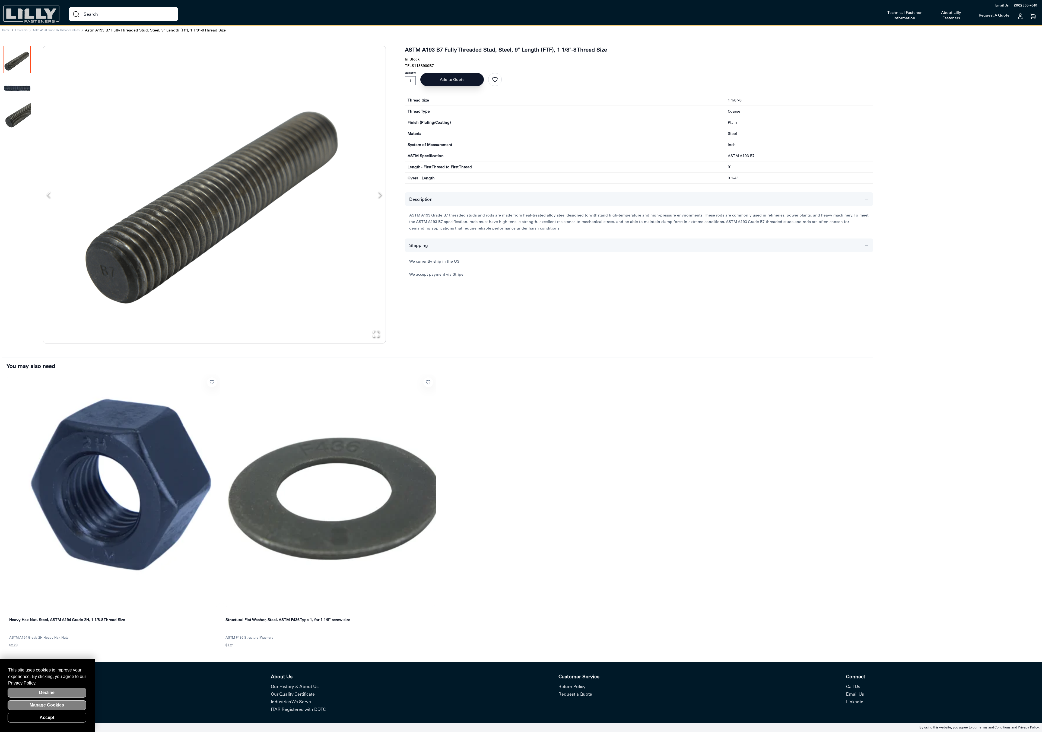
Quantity (410, 73)
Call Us (853, 686)
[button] (214, 190)
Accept (47, 717)
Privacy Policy (1028, 727)
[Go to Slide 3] (17, 116)
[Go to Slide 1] (17, 59)
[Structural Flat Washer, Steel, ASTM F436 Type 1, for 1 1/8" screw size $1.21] (329, 490)
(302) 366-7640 (1025, 5)
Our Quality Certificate (293, 694)
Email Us (1002, 5)
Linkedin (854, 701)
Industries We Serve (291, 701)
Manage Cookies (47, 705)
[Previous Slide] (48, 195)
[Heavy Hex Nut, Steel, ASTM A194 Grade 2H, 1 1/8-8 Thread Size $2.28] (113, 490)
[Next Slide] (380, 195)
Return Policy (572, 686)
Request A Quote (994, 15)
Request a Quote (575, 694)
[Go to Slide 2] (17, 87)
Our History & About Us (295, 686)
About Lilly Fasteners (951, 15)
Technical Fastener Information (904, 15)
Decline (47, 692)
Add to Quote (452, 79)
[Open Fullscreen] (376, 334)
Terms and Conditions (994, 727)
